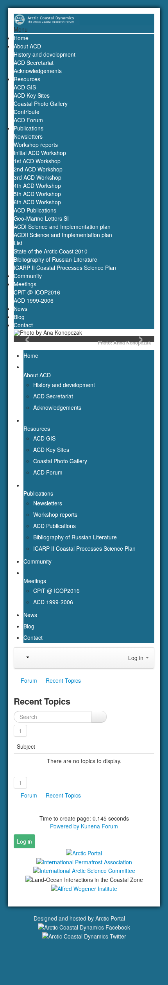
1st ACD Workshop (37, 161)
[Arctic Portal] (84, 852)
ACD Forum (28, 120)
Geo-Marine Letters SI (41, 218)
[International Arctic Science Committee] (84, 870)
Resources (27, 79)
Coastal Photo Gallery (41, 103)
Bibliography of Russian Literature (55, 259)
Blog (19, 317)
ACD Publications (35, 210)
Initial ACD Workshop (40, 153)
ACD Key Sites (32, 95)
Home (21, 38)
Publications (28, 128)
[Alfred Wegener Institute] (84, 888)
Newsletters (28, 136)
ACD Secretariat (34, 62)
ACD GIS (25, 87)
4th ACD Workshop (37, 185)
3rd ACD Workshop (37, 177)
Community (28, 276)
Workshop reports (36, 144)
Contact (23, 325)
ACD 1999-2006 (34, 300)
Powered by (64, 826)
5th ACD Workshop (37, 194)
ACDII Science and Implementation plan (63, 235)
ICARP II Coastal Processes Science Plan (65, 267)
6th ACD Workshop (37, 202)
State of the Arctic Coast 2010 (51, 251)
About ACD (27, 46)
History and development (44, 54)
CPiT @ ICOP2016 (37, 292)
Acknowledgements (38, 71)
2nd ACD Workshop (38, 169)
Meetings (25, 284)
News (20, 308)
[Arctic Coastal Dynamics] (84, 19)
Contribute (26, 112)
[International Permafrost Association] (84, 861)
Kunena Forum (99, 826)
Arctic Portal (110, 918)
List (18, 243)
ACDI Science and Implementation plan (62, 226)
